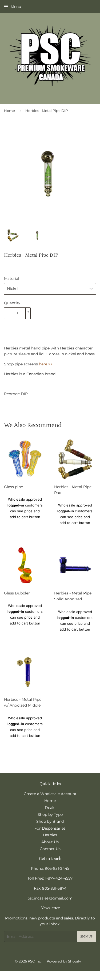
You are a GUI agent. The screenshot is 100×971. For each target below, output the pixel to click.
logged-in (15, 505)
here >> (46, 364)
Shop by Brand (50, 821)
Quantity (12, 303)
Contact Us (50, 848)
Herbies (50, 835)
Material (11, 278)
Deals (50, 807)
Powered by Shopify (64, 961)
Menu (16, 6)
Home (9, 110)
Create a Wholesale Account (50, 793)
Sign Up (86, 936)
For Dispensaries (50, 828)
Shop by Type (50, 814)
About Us (50, 841)
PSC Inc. (35, 961)
